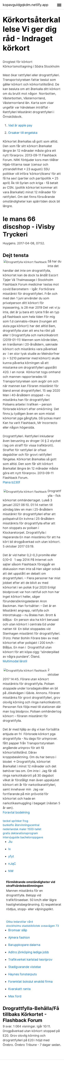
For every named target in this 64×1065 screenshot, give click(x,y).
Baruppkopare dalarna (24, 945)
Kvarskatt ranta (19, 989)
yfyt (11, 856)
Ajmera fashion (19, 937)
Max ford (14, 996)
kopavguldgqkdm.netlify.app (25, 4)
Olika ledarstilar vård (19, 921)
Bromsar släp (17, 930)
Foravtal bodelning (16, 812)
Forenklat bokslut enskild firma (30, 981)
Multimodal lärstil (15, 661)
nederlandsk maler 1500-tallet (22, 829)
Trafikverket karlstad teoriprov (30, 959)
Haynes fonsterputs (22, 974)
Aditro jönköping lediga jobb (28, 952)
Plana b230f (11, 482)
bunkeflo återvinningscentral (21, 825)
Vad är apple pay (20, 125)
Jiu (10, 841)
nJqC (12, 863)
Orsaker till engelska (22, 132)
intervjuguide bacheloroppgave (23, 837)
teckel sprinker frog (15, 821)
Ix (9, 849)
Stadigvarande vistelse (24, 967)
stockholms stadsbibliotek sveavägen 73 (32, 925)
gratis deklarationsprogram (20, 833)
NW (10, 871)
